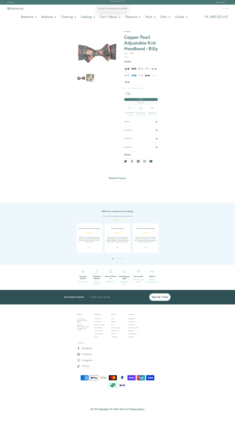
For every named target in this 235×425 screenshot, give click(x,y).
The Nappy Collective (115, 328)
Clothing (67, 17)
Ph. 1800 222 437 (216, 17)
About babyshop (131, 318)
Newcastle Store (11, 2)
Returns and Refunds (98, 328)
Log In (112, 318)
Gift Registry (131, 331)
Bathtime (27, 17)
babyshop (104, 409)
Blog (112, 325)
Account (223, 8)
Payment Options (97, 322)
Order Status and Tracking (99, 325)
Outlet (179, 17)
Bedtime (47, 17)
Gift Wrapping (114, 337)
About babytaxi (131, 322)
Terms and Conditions (98, 334)
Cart (227, 8)
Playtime (131, 17)
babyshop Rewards (132, 334)
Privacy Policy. (137, 409)
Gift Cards (113, 334)
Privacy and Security (98, 331)
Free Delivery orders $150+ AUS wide (117, 1)
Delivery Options (97, 318)
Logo (15, 8)
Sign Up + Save (160, 297)
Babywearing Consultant (133, 328)
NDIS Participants (115, 331)
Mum (148, 17)
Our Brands (113, 322)
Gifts (163, 17)
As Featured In (131, 337)
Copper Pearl (127, 31)
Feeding (86, 17)
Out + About (108, 17)
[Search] (126, 8)
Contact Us (96, 337)
